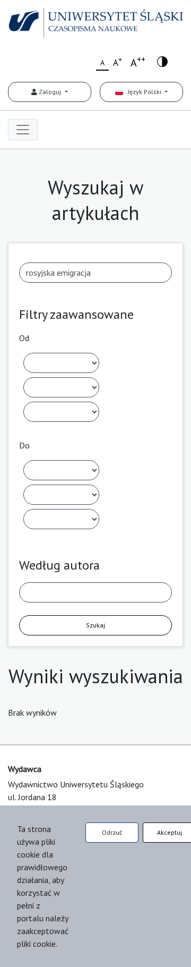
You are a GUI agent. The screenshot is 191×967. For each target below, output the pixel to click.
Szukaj (95, 625)
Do (24, 445)
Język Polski (143, 92)
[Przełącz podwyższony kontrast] (162, 61)
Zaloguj (50, 92)
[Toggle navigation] (23, 129)
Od (24, 338)
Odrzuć (112, 832)
